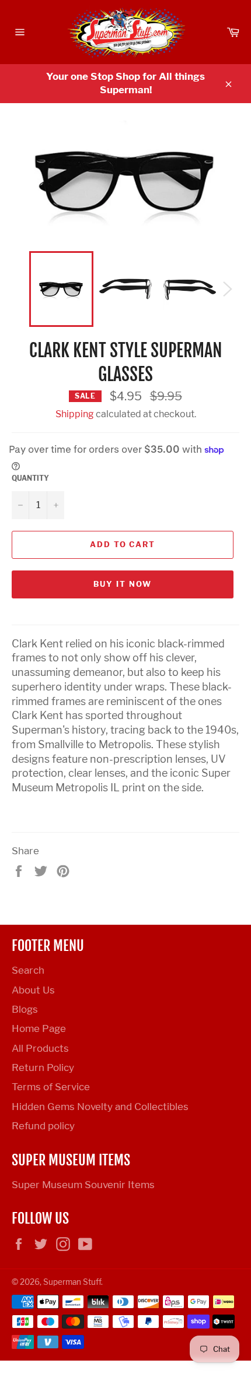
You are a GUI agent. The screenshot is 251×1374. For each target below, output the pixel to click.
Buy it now (122, 584)
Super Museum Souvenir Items (83, 1184)
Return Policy (43, 1067)
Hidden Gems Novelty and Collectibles (100, 1106)
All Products (40, 1048)
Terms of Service (51, 1087)
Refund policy (43, 1126)
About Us (33, 990)
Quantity (30, 478)
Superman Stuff (72, 1282)
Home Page (39, 1028)
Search (28, 970)
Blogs (25, 1009)
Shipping (74, 414)
